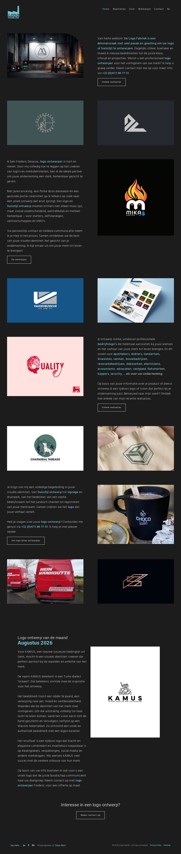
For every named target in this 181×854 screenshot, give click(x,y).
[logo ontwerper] (125, 693)
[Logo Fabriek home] (12, 5)
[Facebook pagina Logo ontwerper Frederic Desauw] (28, 845)
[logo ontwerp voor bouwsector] (136, 448)
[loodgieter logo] (136, 197)
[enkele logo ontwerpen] (45, 57)
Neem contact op (90, 815)
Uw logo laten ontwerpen (26, 541)
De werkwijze (19, 260)
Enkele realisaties (111, 82)
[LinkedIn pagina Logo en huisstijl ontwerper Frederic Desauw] (24, 845)
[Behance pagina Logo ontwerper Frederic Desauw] (33, 845)
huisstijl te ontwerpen (117, 48)
